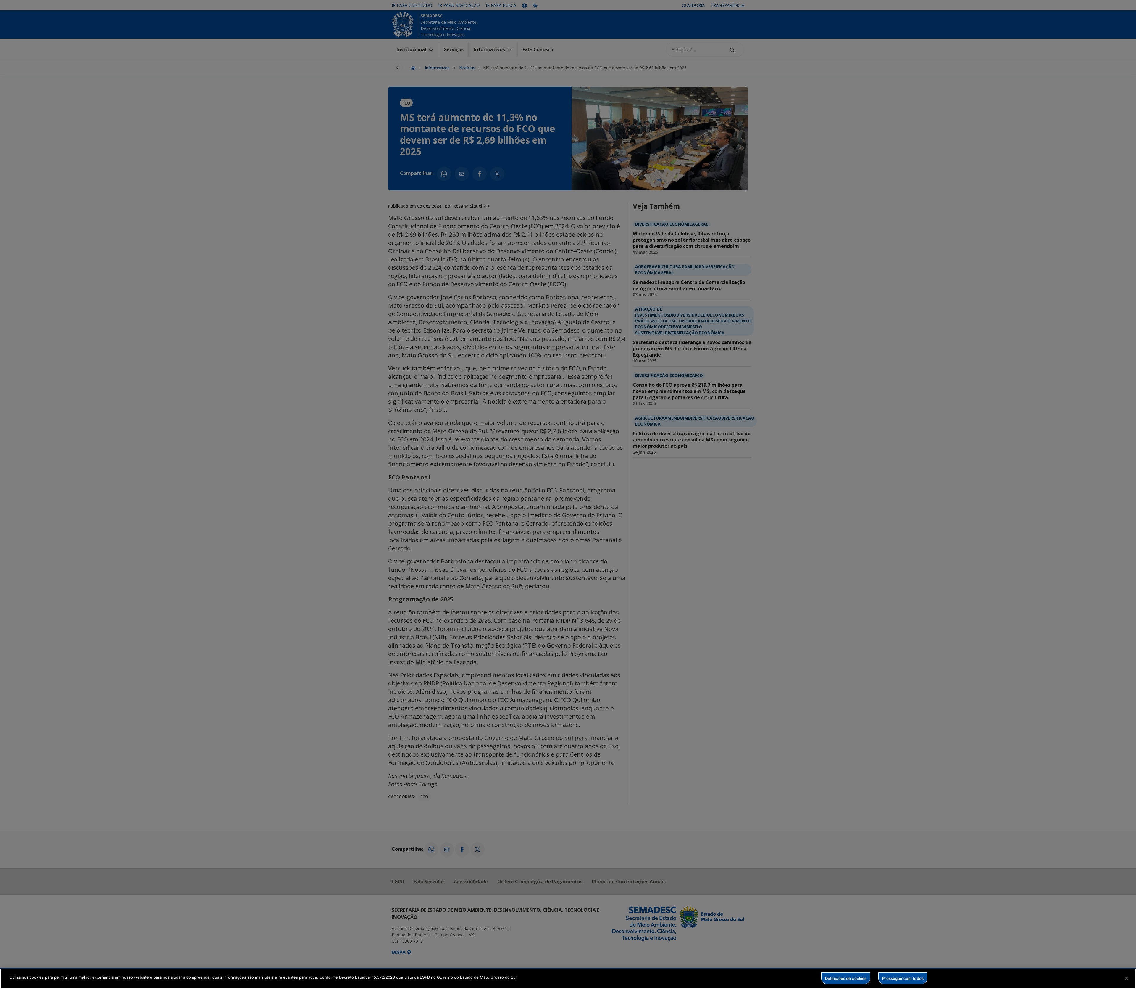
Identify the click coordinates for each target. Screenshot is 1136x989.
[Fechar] (1126, 978)
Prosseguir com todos (903, 978)
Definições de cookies (846, 978)
